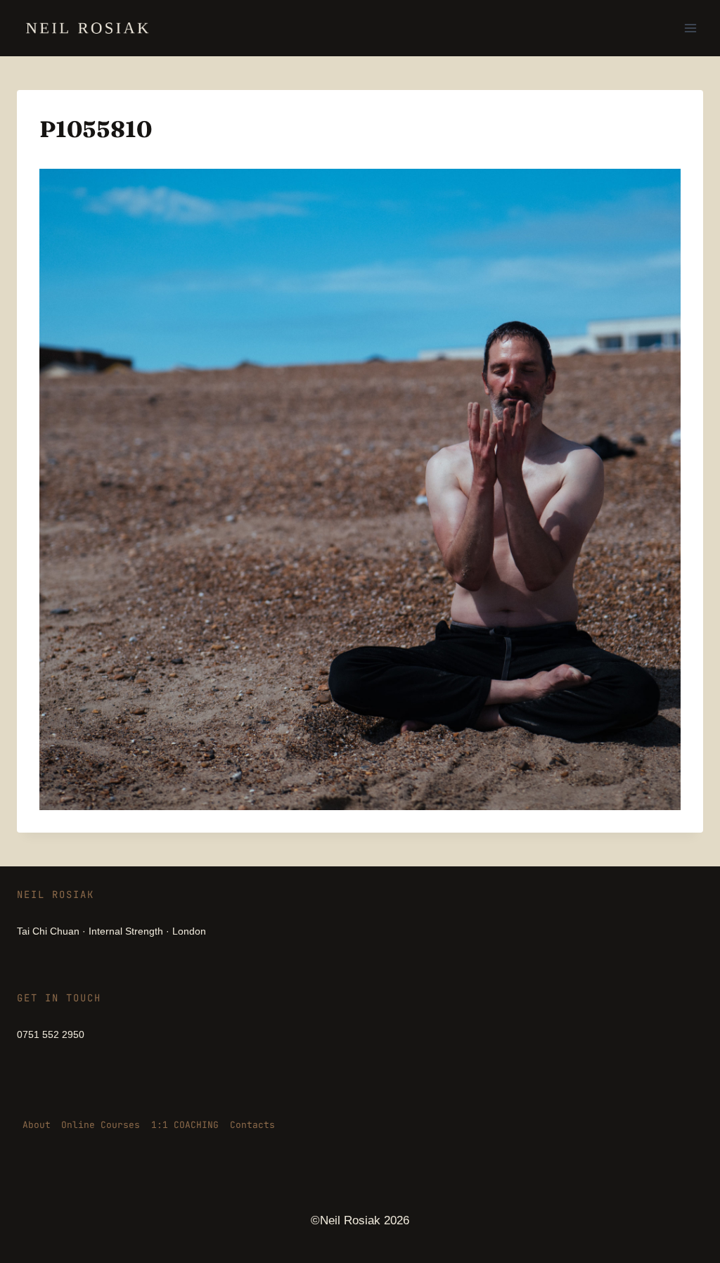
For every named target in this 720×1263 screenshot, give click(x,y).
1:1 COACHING (185, 1125)
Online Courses (100, 1125)
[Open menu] (690, 28)
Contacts (252, 1125)
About (36, 1125)
